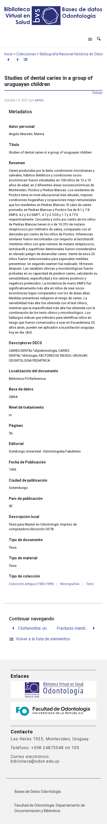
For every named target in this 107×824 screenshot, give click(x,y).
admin (39, 100)
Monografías (69, 584)
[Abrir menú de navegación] (90, 39)
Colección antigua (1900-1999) (31, 584)
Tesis (90, 584)
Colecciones (26, 54)
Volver (97, 93)
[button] (99, 39)
